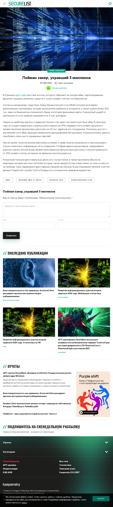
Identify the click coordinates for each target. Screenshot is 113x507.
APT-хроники (9, 465)
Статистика (65, 465)
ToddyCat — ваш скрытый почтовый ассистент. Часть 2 (29, 413)
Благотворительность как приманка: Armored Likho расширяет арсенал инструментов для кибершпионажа (28, 293)
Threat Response (11, 461)
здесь (24, 503)
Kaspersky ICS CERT (69, 472)
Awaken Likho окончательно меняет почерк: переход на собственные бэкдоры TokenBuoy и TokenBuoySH (37, 405)
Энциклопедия (10, 468)
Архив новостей (56, 71)
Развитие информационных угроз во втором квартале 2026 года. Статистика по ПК (24, 341)
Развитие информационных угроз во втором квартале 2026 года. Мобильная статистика (79, 292)
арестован (20, 95)
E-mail (61, 220)
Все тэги (63, 461)
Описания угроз (67, 468)
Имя (5, 220)
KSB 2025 (7, 472)
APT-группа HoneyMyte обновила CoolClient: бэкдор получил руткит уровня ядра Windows (37, 374)
